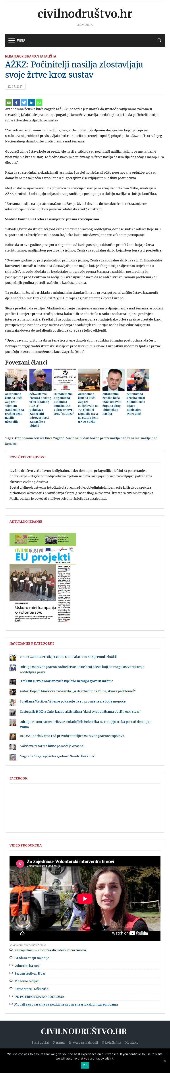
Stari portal (40, 1042)
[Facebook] (16, 102)
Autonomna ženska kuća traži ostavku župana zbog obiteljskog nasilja (111, 403)
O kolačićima (111, 1042)
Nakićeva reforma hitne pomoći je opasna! (52, 746)
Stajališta (46, 56)
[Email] (9, 102)
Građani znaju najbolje (31, 958)
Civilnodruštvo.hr (85, 14)
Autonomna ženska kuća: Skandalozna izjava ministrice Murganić (136, 403)
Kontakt (131, 1042)
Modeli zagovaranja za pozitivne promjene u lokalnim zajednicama (66, 1004)
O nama (59, 1042)
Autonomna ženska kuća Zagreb (39, 438)
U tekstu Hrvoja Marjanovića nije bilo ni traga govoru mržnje (66, 681)
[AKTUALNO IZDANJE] (43, 579)
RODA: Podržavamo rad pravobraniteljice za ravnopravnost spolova (72, 736)
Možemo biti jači (26, 981)
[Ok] (164, 1061)
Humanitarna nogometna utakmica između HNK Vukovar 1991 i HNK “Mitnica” (64, 403)
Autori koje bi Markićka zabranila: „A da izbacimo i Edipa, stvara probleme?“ (78, 691)
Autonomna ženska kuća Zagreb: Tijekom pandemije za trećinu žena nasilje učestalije (14, 407)
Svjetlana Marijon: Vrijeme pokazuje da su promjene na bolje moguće (73, 701)
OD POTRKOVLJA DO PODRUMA (39, 997)
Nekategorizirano (20, 56)
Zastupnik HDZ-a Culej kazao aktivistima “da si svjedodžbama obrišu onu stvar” (80, 712)
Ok (85, 1065)
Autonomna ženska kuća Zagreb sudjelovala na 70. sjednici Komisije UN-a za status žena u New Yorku (88, 407)
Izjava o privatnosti (83, 1042)
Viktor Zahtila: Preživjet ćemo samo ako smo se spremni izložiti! (68, 657)
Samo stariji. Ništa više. (31, 989)
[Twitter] (24, 102)
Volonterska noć (26, 966)
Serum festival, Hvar (30, 973)
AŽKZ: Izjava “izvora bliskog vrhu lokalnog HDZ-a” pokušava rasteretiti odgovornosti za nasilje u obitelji (40, 409)
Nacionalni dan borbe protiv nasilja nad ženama (102, 438)
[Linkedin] (31, 102)
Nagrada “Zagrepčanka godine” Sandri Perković (57, 756)
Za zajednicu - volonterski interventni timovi (50, 950)
